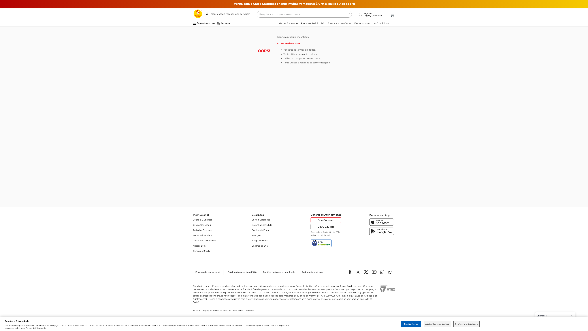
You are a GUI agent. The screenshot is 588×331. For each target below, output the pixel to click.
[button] (228, 14)
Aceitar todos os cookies (437, 324)
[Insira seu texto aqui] (382, 272)
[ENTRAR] (373, 14)
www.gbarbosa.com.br (260, 299)
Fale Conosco (325, 220)
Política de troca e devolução (279, 272)
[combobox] (304, 14)
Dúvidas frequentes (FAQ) (242, 272)
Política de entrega (312, 272)
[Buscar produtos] (349, 14)
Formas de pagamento (208, 272)
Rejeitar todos (411, 324)
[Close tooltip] (572, 315)
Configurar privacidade (466, 324)
